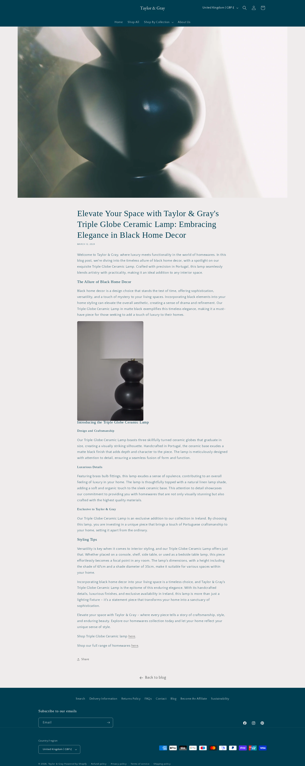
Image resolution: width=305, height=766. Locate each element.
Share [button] (85, 659)
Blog (173, 698)
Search (80, 698)
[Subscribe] (108, 722)
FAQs (148, 698)
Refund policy (99, 764)
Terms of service (140, 764)
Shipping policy (162, 764)
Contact (161, 698)
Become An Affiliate (194, 698)
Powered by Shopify (75, 764)
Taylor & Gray (56, 764)
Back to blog (155, 678)
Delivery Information (103, 698)
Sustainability (220, 698)
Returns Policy (130, 698)
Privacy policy (119, 764)
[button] (158, 22)
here (131, 636)
